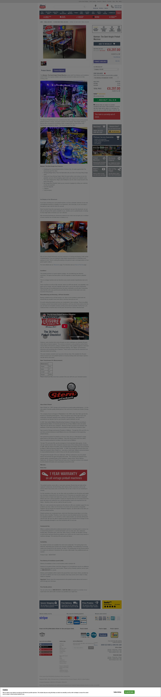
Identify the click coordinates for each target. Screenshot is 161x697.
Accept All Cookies (129, 692)
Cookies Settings (117, 692)
